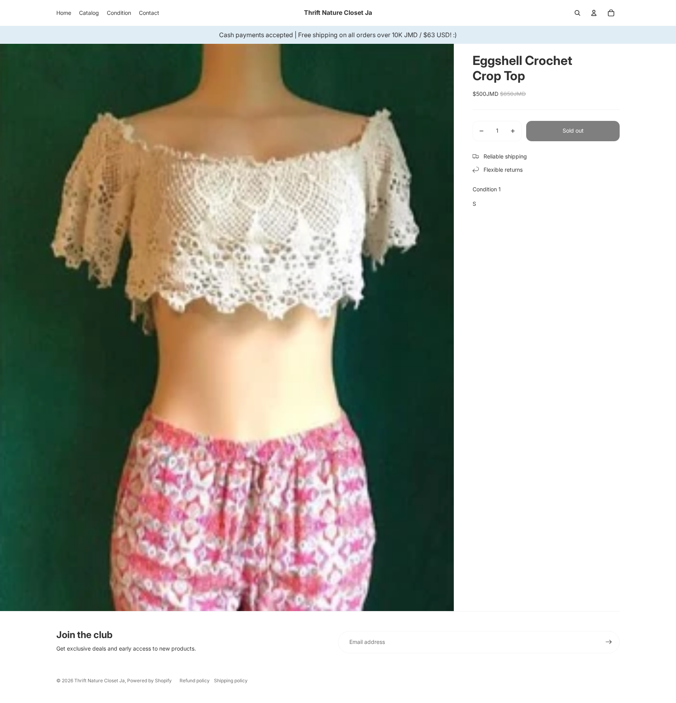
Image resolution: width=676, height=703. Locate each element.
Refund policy (195, 680)
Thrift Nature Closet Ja (99, 680)
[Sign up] (608, 642)
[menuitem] (63, 13)
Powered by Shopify (149, 680)
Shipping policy (231, 680)
